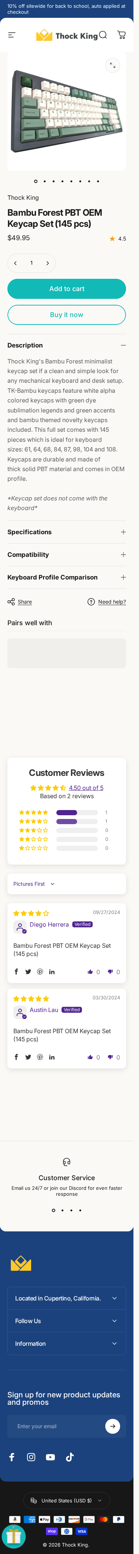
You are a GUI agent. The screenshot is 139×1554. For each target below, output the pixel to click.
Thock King (23, 197)
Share (25, 601)
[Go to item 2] (44, 181)
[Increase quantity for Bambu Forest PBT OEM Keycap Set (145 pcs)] (47, 263)
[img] (31, 913)
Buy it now (66, 315)
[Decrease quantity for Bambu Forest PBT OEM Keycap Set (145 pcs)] (15, 263)
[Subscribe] (112, 1426)
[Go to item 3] (53, 181)
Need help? (112, 601)
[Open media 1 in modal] (112, 65)
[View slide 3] (71, 1210)
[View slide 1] (53, 1210)
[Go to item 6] (80, 181)
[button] (34, 812)
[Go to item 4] (62, 181)
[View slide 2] (62, 1210)
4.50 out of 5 (86, 787)
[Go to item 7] (89, 181)
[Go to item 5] (71, 181)
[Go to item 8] (97, 181)
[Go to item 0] (35, 181)
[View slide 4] (80, 1210)
